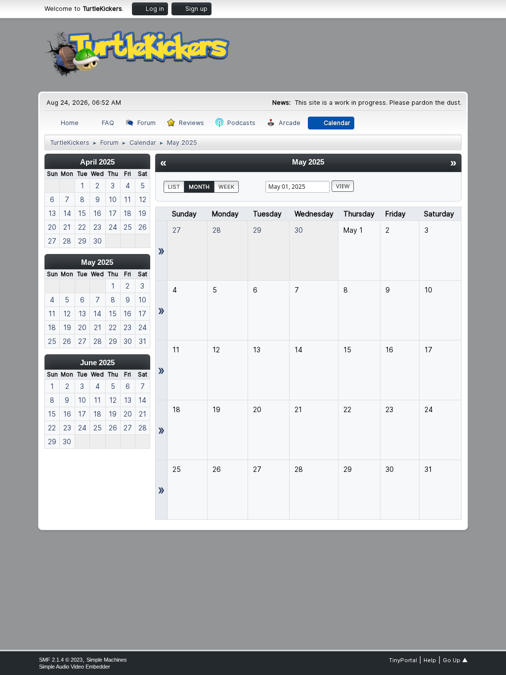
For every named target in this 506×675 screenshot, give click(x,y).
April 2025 (97, 162)
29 (257, 230)
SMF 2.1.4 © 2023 (61, 660)
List (174, 186)
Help (429, 660)
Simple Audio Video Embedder (74, 667)
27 (176, 230)
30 (299, 230)
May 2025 (97, 262)
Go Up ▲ (455, 660)
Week (226, 186)
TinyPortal (403, 660)
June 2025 (97, 362)
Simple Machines (106, 660)
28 (216, 230)
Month (199, 186)
